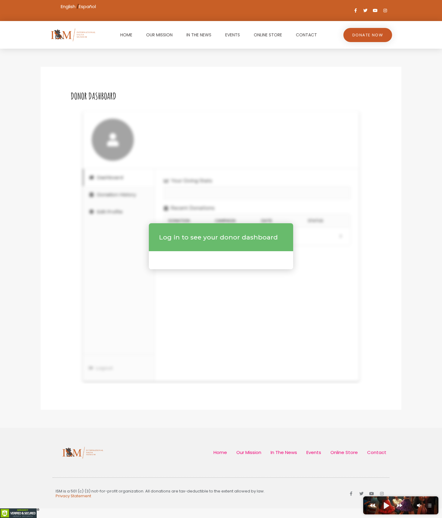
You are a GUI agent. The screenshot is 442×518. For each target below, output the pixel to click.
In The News (198, 35)
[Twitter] (365, 10)
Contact (306, 35)
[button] (372, 505)
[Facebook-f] (355, 10)
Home (126, 35)
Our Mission (159, 35)
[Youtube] (375, 10)
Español (87, 6)
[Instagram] (385, 10)
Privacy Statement (73, 496)
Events (232, 35)
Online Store (268, 35)
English (68, 6)
